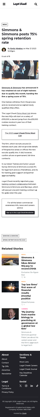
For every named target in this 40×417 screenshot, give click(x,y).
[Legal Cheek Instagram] (26, 386)
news (23, 254)
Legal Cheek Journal (28, 369)
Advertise (6, 370)
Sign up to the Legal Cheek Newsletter (20, 212)
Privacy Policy (8, 392)
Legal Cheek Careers (28, 366)
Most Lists (24, 362)
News (5, 24)
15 (24, 277)
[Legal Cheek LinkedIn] (32, 386)
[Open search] (36, 4)
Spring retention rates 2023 (14, 240)
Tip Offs (5, 366)
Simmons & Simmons (11, 88)
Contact (5, 363)
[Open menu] (4, 4)
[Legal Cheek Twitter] (21, 386)
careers (24, 309)
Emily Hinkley (16, 48)
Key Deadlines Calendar (26, 374)
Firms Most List (23, 113)
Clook (24, 413)
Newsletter (6, 374)
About (4, 359)
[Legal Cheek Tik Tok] (37, 386)
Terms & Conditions (6, 387)
